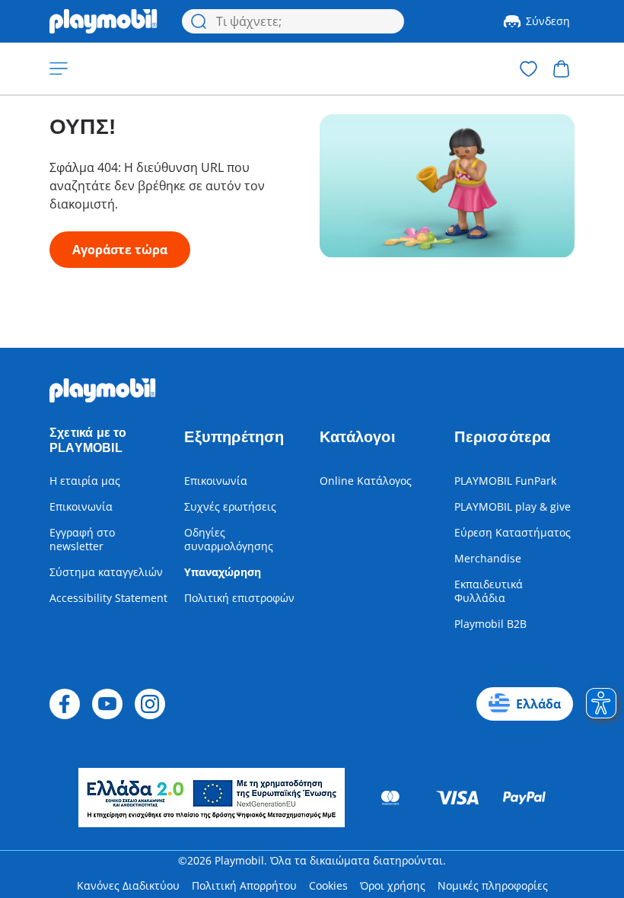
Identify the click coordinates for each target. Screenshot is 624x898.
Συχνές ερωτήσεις (230, 506)
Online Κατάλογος (366, 480)
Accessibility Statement (108, 598)
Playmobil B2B (490, 623)
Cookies (328, 885)
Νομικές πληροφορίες (493, 885)
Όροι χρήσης (392, 885)
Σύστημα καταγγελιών (106, 572)
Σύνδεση (548, 21)
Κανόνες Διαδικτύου (128, 885)
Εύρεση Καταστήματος (512, 532)
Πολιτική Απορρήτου (244, 885)
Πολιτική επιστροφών (239, 598)
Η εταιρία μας (84, 480)
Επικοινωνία (81, 506)
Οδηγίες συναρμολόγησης (228, 539)
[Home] (103, 21)
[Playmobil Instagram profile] (150, 704)
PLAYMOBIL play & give (512, 506)
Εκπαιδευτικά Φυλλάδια (488, 591)
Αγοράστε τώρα (119, 249)
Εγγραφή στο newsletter (82, 539)
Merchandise (487, 558)
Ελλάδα (538, 704)
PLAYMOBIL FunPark (505, 480)
